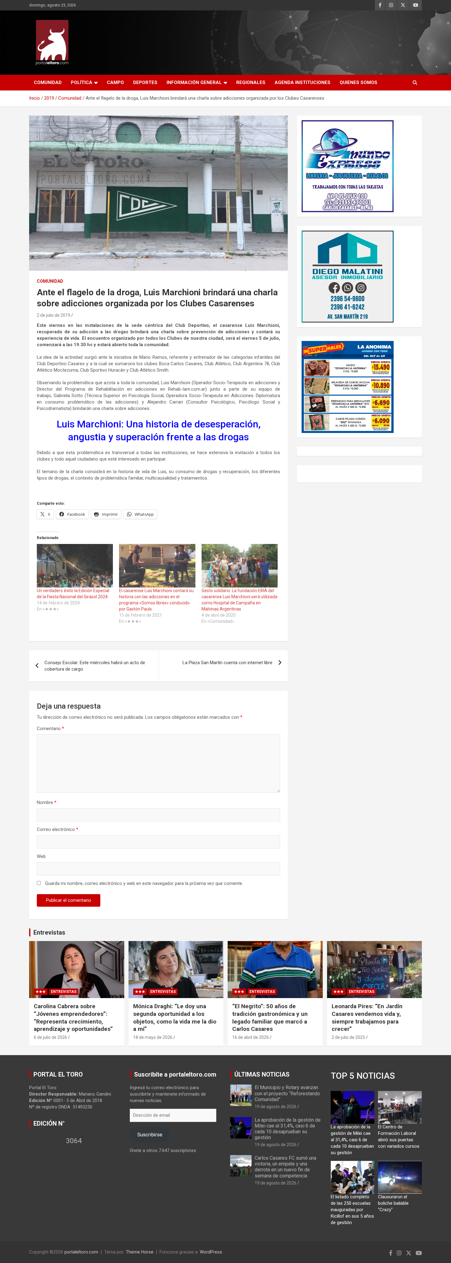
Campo (115, 82)
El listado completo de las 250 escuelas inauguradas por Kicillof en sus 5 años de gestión (352, 1209)
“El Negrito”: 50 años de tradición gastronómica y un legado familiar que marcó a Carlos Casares (270, 1017)
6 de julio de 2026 (50, 1037)
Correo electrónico (57, 829)
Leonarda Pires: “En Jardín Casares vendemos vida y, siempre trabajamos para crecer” (367, 1017)
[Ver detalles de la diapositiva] (348, 166)
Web (41, 856)
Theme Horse (139, 1252)
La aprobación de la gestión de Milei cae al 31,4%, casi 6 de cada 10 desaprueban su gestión (288, 1129)
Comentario (50, 728)
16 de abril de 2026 (250, 1037)
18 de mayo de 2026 (152, 1037)
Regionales (250, 82)
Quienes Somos (358, 82)
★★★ (41, 991)
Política (81, 82)
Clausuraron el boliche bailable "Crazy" (393, 1203)
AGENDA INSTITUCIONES (302, 82)
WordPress (211, 1252)
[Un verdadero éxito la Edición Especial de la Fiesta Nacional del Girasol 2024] (75, 565)
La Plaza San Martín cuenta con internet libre (227, 662)
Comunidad (48, 82)
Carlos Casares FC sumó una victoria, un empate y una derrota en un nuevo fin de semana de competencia (285, 1167)
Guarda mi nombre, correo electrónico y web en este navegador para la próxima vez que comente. (144, 883)
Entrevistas (49, 932)
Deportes (145, 82)
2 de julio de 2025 (348, 1037)
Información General (194, 82)
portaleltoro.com (81, 1252)
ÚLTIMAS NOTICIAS (262, 1074)
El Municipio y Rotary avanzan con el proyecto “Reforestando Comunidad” (287, 1093)
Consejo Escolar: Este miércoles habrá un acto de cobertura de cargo (94, 666)
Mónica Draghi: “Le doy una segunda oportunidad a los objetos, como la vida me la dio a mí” (174, 1017)
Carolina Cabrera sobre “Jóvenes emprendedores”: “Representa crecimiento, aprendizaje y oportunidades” (73, 1017)
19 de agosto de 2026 (275, 1106)
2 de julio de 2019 (53, 315)
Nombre (46, 802)
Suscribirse (149, 1134)
